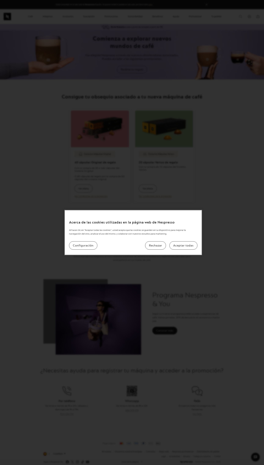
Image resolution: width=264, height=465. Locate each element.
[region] (133, 232)
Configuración (83, 245)
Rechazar (155, 245)
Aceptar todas (183, 245)
